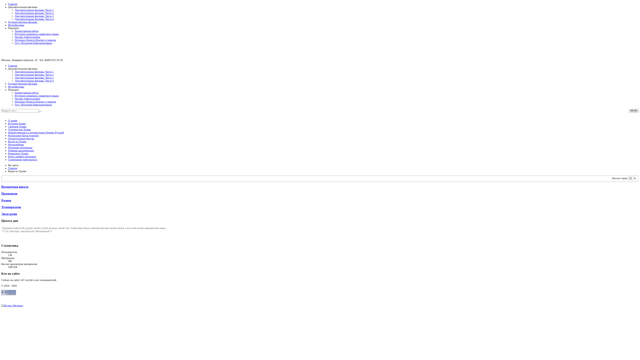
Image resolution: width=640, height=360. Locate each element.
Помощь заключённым (21, 150)
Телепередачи (11, 207)
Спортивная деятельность (22, 159)
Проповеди (9, 193)
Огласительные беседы (21, 138)
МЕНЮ (633, 111)
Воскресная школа (14, 186)
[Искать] (40, 111)
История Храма (17, 123)
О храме (12, 120)
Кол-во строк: (620, 178)
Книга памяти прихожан (22, 156)
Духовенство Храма (19, 129)
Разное (6, 200)
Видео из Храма (17, 141)
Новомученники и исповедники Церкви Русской (36, 132)
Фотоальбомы (16, 144)
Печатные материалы (20, 147)
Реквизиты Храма (18, 153)
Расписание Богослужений (23, 135)
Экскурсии (9, 214)
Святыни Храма (17, 126)
